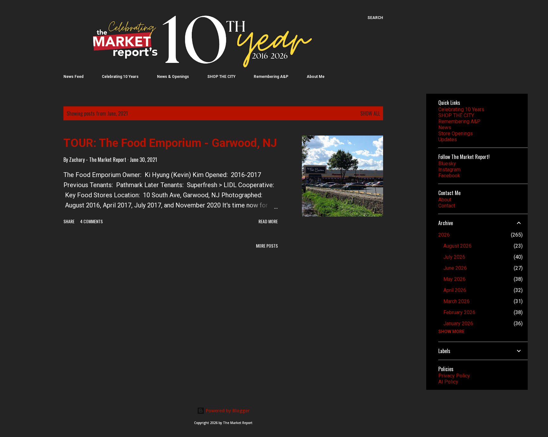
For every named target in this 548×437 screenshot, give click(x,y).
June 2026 (455, 268)
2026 (444, 235)
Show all (370, 113)
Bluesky (447, 164)
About (444, 200)
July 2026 (454, 257)
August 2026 (457, 246)
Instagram (449, 170)
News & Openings (173, 76)
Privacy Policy (454, 376)
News (444, 127)
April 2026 (454, 290)
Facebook (449, 176)
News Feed (73, 76)
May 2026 (454, 279)
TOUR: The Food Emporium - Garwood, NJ (170, 143)
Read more (268, 221)
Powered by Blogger (227, 411)
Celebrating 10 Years (120, 76)
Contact (446, 206)
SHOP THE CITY (221, 76)
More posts (267, 245)
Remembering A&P (271, 76)
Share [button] (69, 221)
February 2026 (459, 312)
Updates (447, 139)
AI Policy (448, 382)
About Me (315, 76)
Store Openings (455, 133)
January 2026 (458, 323)
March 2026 (456, 301)
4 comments (91, 221)
